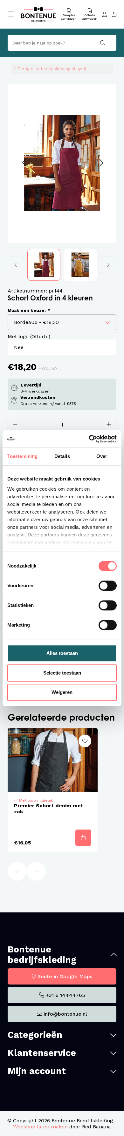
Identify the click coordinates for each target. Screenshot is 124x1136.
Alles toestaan (62, 653)
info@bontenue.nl (65, 1014)
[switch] (108, 586)
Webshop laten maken (40, 1127)
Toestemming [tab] (22, 456)
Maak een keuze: (29, 310)
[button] (24, 163)
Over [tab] (101, 456)
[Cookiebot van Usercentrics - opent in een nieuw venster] (89, 439)
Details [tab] (62, 456)
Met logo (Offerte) (29, 336)
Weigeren (62, 692)
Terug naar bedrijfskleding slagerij (52, 68)
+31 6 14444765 (65, 995)
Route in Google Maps (65, 976)
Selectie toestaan (62, 673)
